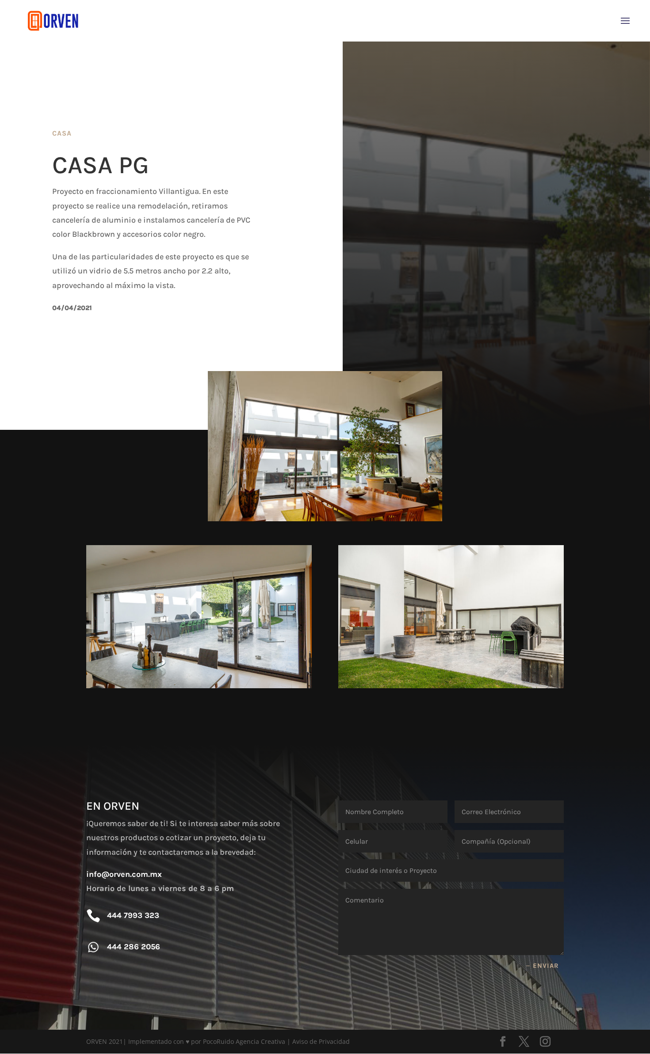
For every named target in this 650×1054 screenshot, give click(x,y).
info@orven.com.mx (124, 874)
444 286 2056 (133, 947)
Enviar (546, 966)
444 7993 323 (133, 915)
